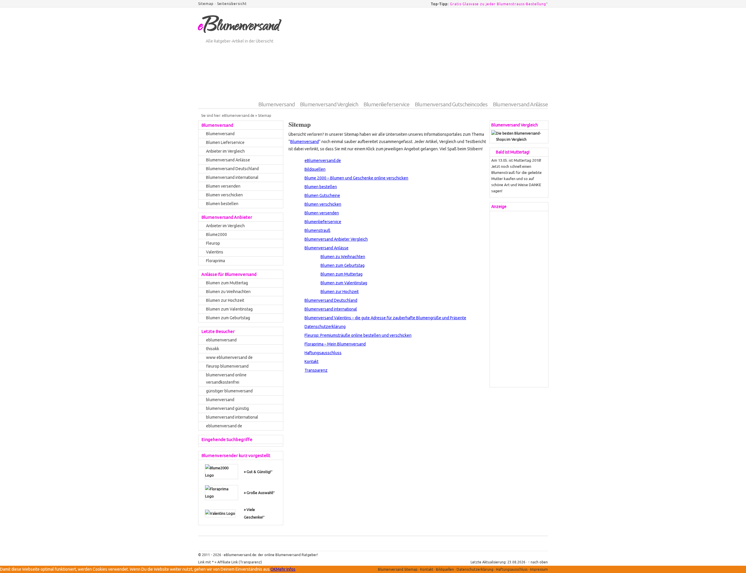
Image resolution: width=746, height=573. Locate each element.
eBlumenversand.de (238, 115)
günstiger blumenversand (229, 391)
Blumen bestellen (321, 186)
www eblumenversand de (229, 357)
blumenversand (220, 399)
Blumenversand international (331, 309)
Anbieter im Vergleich (225, 151)
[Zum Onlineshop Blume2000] (221, 471)
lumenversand (238, 27)
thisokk (212, 348)
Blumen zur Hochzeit (340, 291)
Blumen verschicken (323, 204)
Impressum (539, 569)
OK (273, 569)
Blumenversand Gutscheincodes (451, 104)
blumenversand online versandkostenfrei (226, 379)
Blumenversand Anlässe (520, 104)
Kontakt (312, 361)
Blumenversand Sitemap (398, 569)
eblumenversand (221, 340)
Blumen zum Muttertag (342, 274)
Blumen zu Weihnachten (343, 256)
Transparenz (316, 370)
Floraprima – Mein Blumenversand (335, 344)
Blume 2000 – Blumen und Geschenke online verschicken (356, 178)
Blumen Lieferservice (225, 142)
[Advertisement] (442, 57)
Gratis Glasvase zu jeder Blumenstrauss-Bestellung (498, 4)
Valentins (214, 252)
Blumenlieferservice (386, 104)
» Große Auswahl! (258, 493)
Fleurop (213, 243)
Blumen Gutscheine (322, 195)
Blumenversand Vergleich (329, 104)
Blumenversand (276, 104)
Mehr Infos (285, 569)
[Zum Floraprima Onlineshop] (221, 492)
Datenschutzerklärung (325, 326)
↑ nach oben (538, 562)
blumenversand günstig (227, 408)
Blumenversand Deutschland (331, 300)
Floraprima (215, 260)
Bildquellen (315, 169)
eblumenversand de (224, 426)
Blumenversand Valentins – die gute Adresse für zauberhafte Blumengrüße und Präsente (385, 317)
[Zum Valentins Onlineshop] (220, 513)
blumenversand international (232, 417)
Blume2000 (216, 234)
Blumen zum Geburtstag (343, 265)
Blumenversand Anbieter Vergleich (336, 239)
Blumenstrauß (317, 230)
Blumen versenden (322, 213)
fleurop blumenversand (227, 366)
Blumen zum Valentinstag (344, 283)
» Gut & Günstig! (257, 472)
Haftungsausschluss (323, 352)
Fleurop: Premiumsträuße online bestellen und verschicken (358, 335)
